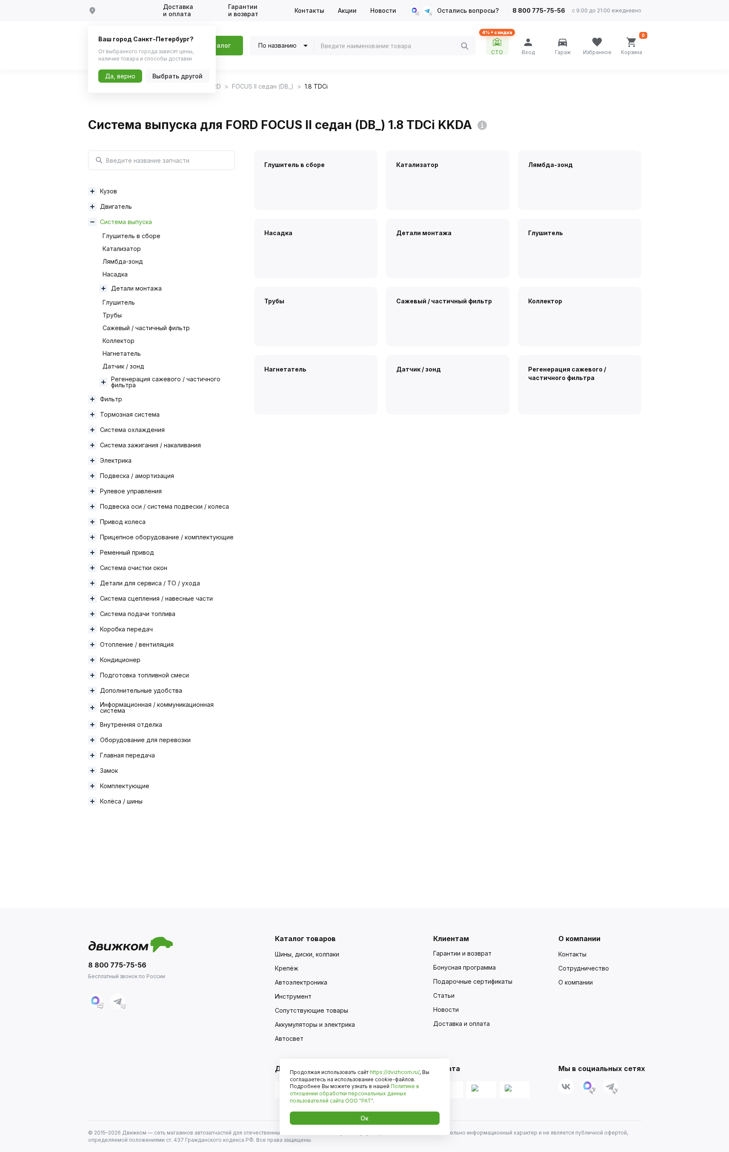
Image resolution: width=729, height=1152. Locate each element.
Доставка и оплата (178, 10)
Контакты (309, 10)
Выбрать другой (177, 76)
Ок (364, 1118)
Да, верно (120, 76)
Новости (383, 10)
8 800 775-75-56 (538, 10)
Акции (347, 10)
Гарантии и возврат (243, 10)
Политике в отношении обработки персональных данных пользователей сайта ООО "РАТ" (354, 1093)
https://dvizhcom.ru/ (395, 1072)
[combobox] (390, 46)
